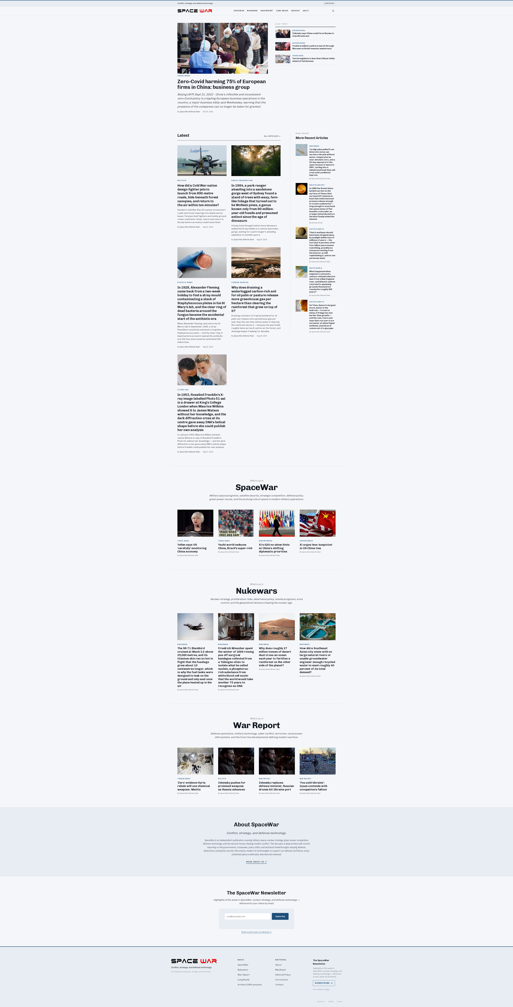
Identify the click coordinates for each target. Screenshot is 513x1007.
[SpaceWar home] (194, 10)
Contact (279, 984)
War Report (267, 10)
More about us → (256, 862)
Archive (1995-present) (250, 984)
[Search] (333, 10)
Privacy (321, 1002)
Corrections (281, 979)
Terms (331, 1002)
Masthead (280, 969)
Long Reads (282, 10)
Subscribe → (324, 983)
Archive (295, 10)
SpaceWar (239, 10)
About (306, 10)
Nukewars (252, 10)
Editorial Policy (282, 974)
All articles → (272, 136)
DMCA (339, 1002)
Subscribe (329, 3)
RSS (327, 989)
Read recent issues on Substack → (257, 932)
